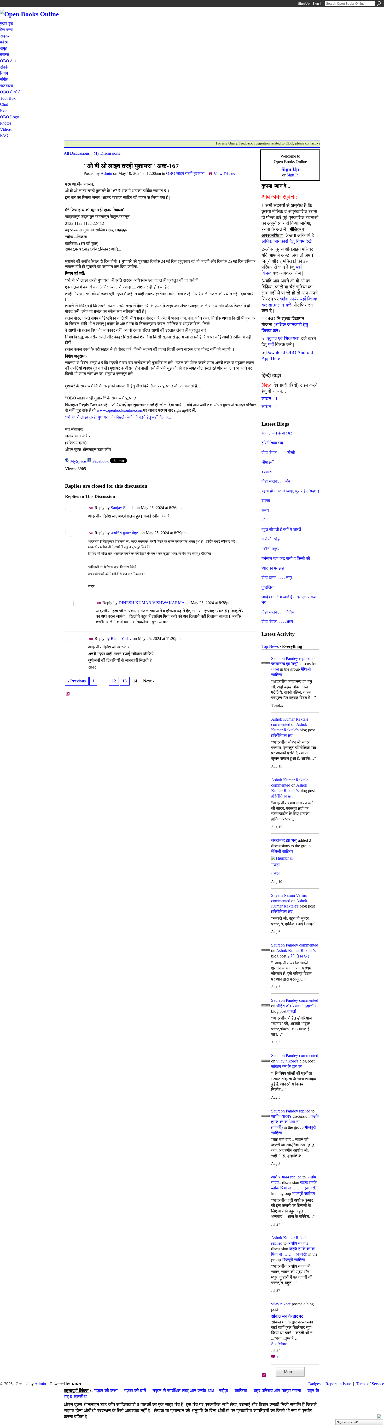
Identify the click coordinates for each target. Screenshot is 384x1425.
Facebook (100, 461)
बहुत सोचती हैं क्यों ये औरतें (281, 529)
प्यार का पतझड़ (272, 568)
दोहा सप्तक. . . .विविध (277, 612)
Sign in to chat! (347, 1422)
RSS (68, 694)
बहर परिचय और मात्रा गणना (277, 1390)
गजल (275, 669)
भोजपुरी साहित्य (303, 1193)
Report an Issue (338, 1384)
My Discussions (107, 153)
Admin (106, 173)
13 (125, 681)
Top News (270, 646)
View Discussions (228, 173)
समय (265, 510)
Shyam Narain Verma (289, 895)
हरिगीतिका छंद (272, 443)
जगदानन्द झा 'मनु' (284, 840)
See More (279, 1343)
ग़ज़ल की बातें (135, 1390)
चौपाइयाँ (267, 462)
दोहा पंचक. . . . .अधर (277, 621)
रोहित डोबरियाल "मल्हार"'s (296, 1006)
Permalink (91, 508)
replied (304, 658)
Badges (314, 1384)
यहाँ (271, 344)
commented (280, 724)
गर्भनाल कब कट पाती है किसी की (285, 558)
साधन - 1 (269, 398)
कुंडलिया (268, 587)
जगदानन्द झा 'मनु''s (285, 663)
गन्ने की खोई (270, 539)
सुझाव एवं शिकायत (282, 338)
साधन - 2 (269, 406)
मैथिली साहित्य (282, 851)
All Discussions (77, 153)
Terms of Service (370, 1384)
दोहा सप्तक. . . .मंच (275, 481)
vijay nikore (281, 1304)
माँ (263, 520)
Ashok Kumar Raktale (289, 719)
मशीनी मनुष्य (270, 549)
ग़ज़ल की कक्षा (106, 1390)
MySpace (78, 461)
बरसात (266, 472)
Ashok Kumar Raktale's (296, 950)
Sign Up (304, 3)
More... (290, 1372)
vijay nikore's (287, 1061)
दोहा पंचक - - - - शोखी (278, 452)
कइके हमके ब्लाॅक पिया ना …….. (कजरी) (295, 1121)
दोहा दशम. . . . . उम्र (276, 577)
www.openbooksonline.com (120, 410)
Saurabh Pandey (284, 658)
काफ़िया (241, 1390)
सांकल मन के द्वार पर (276, 433)
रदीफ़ (223, 1390)
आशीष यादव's (281, 1116)
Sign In (317, 3)
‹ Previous (77, 681)
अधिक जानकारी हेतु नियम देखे (286, 241)
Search (379, 3)
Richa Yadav (121, 638)
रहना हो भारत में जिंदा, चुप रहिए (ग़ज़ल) (290, 491)
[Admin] (72, 176)
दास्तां (265, 500)
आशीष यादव (280, 1177)
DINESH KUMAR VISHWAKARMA (151, 602)
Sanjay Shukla (123, 507)
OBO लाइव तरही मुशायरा (185, 173)
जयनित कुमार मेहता (125, 533)
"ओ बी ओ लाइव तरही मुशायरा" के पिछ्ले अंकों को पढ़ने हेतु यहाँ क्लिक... (118, 417)
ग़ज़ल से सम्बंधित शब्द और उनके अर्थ (183, 1390)
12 (114, 681)
